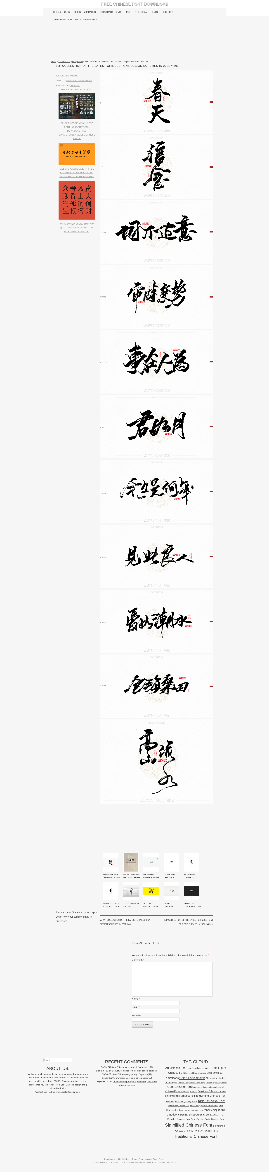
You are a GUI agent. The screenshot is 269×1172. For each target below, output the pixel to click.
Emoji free (184, 1091)
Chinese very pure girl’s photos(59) (134, 1078)
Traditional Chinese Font (195, 1136)
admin (75, 76)
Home (53, 61)
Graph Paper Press (155, 1159)
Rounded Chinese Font (178, 1119)
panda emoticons (209, 1105)
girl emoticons (184, 1095)
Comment (138, 959)
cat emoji (213, 1072)
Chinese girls (171, 1082)
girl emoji (170, 1095)
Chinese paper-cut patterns (216, 1082)
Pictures (168, 12)
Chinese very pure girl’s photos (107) (134, 1067)
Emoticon (193, 1091)
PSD (128, 12)
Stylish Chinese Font (208, 1131)
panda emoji (195, 1105)
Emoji (155, 12)
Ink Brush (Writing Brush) (186, 1101)
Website (136, 1015)
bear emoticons (204, 1068)
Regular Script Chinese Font (194, 1114)
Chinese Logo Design (197, 1082)
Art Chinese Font (175, 1067)
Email (136, 1007)
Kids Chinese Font (211, 1101)
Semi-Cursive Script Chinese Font (207, 1119)
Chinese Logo (183, 1082)
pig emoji (183, 1110)
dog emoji (197, 1087)
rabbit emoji (210, 1109)
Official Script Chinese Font (178, 1106)
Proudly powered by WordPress (117, 1159)
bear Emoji (192, 1068)
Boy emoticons (200, 1073)
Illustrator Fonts (111, 12)
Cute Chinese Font (180, 1086)
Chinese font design (215, 1078)
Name (136, 998)
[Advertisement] (134, 41)
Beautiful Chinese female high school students (134, 1071)
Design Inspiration (85, 12)
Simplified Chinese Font (188, 1124)
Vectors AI (141, 12)
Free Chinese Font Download (134, 4)
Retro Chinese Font (217, 1115)
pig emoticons (193, 1110)
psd (201, 1110)
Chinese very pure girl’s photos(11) (135, 1074)
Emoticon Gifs (219, 1091)
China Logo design (192, 1078)
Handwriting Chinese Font (210, 1095)
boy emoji (189, 1073)
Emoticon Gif (205, 1091)
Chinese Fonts (61, 12)
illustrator (170, 1101)
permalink (75, 86)
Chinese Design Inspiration (71, 61)
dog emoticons (209, 1087)
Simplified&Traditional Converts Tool (75, 19)
